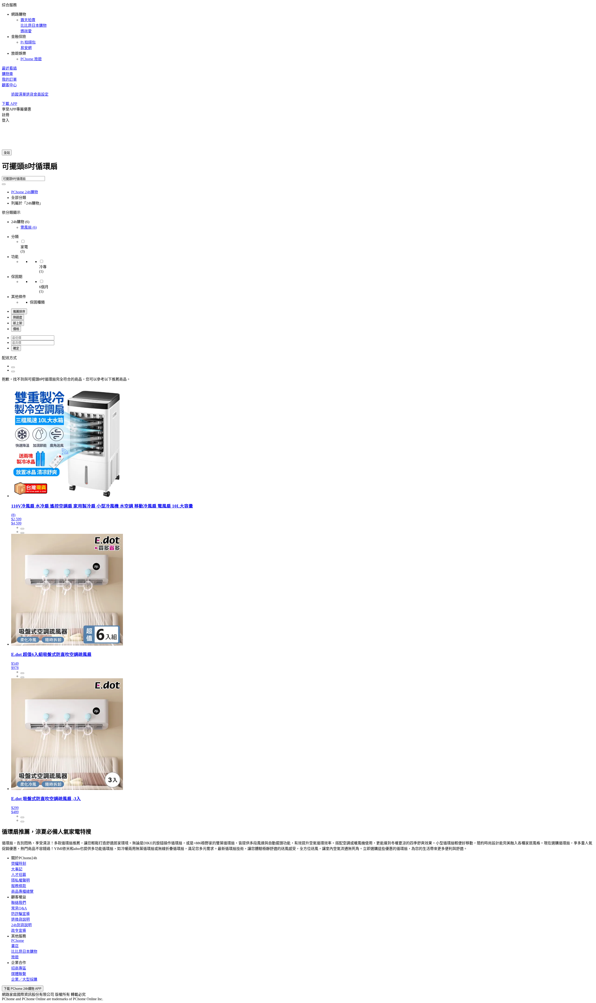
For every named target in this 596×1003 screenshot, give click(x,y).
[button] (298, 31)
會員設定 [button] (41, 94)
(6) (28, 227)
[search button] (4, 184)
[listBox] (298, 357)
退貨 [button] (30, 94)
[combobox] (298, 168)
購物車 (7, 74)
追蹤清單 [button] (18, 94)
